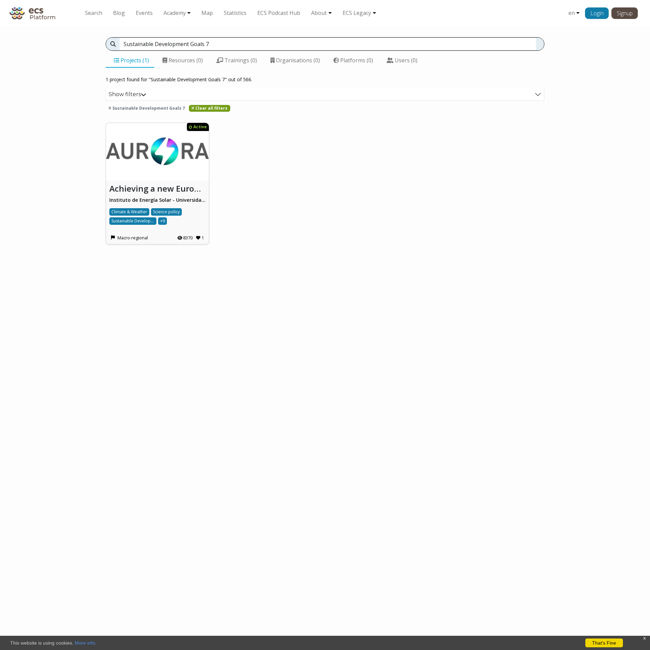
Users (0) (405, 60)
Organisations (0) (297, 60)
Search (93, 13)
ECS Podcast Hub (278, 13)
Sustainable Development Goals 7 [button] (148, 108)
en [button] (571, 13)
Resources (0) (185, 60)
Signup (625, 13)
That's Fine (604, 643)
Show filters (125, 94)
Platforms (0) (356, 60)
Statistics (235, 13)
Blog (119, 13)
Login (597, 13)
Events (144, 13)
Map (207, 13)
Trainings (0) (240, 60)
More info (85, 643)
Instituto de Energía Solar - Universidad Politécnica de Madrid (157, 200)
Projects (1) (134, 60)
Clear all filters (211, 108)
